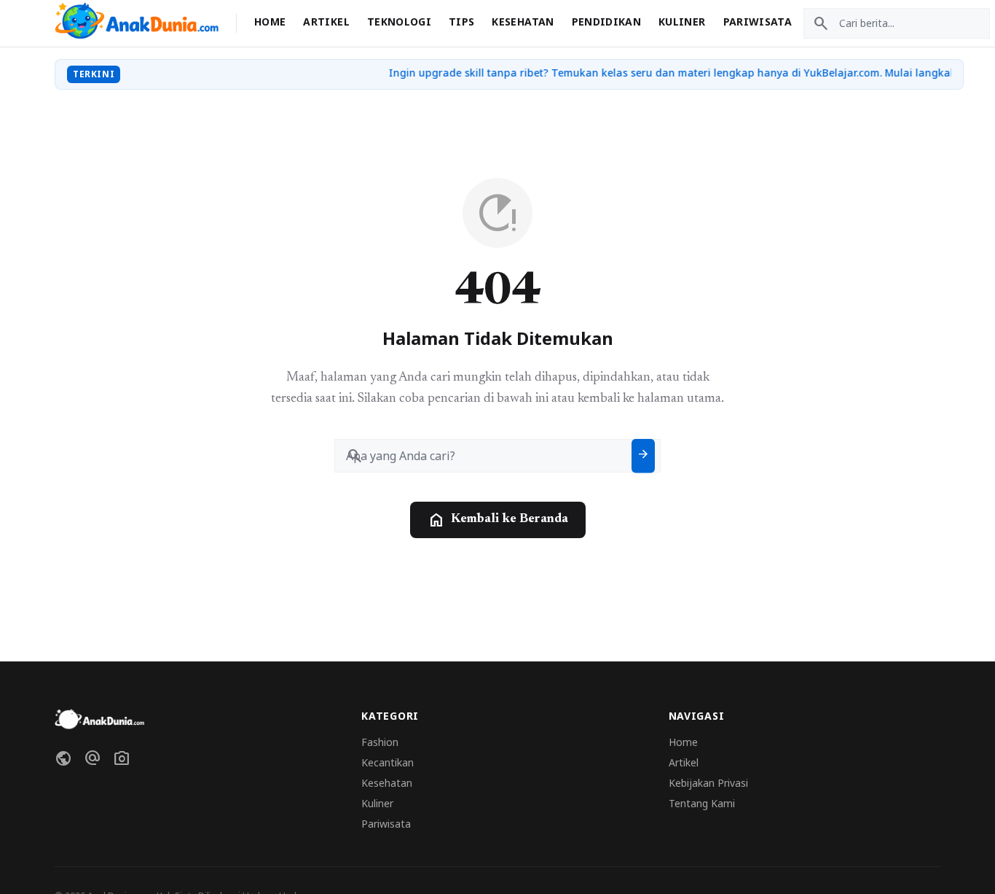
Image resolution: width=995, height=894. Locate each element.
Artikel (326, 21)
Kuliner (681, 21)
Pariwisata (758, 21)
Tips (461, 21)
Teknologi (399, 21)
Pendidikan (607, 21)
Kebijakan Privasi (708, 783)
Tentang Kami (702, 803)
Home (270, 21)
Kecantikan (387, 762)
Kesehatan (523, 21)
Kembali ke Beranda (498, 520)
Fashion (379, 742)
